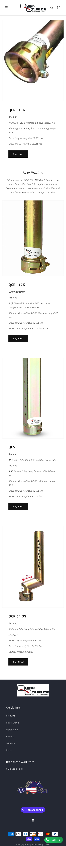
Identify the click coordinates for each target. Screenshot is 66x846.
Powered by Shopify (42, 845)
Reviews (10, 736)
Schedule (10, 743)
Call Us (55, 840)
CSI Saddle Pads (14, 768)
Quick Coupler (28, 845)
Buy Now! (18, 154)
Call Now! (18, 661)
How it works (12, 722)
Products (10, 715)
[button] (6, 7)
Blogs (9, 750)
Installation (12, 729)
